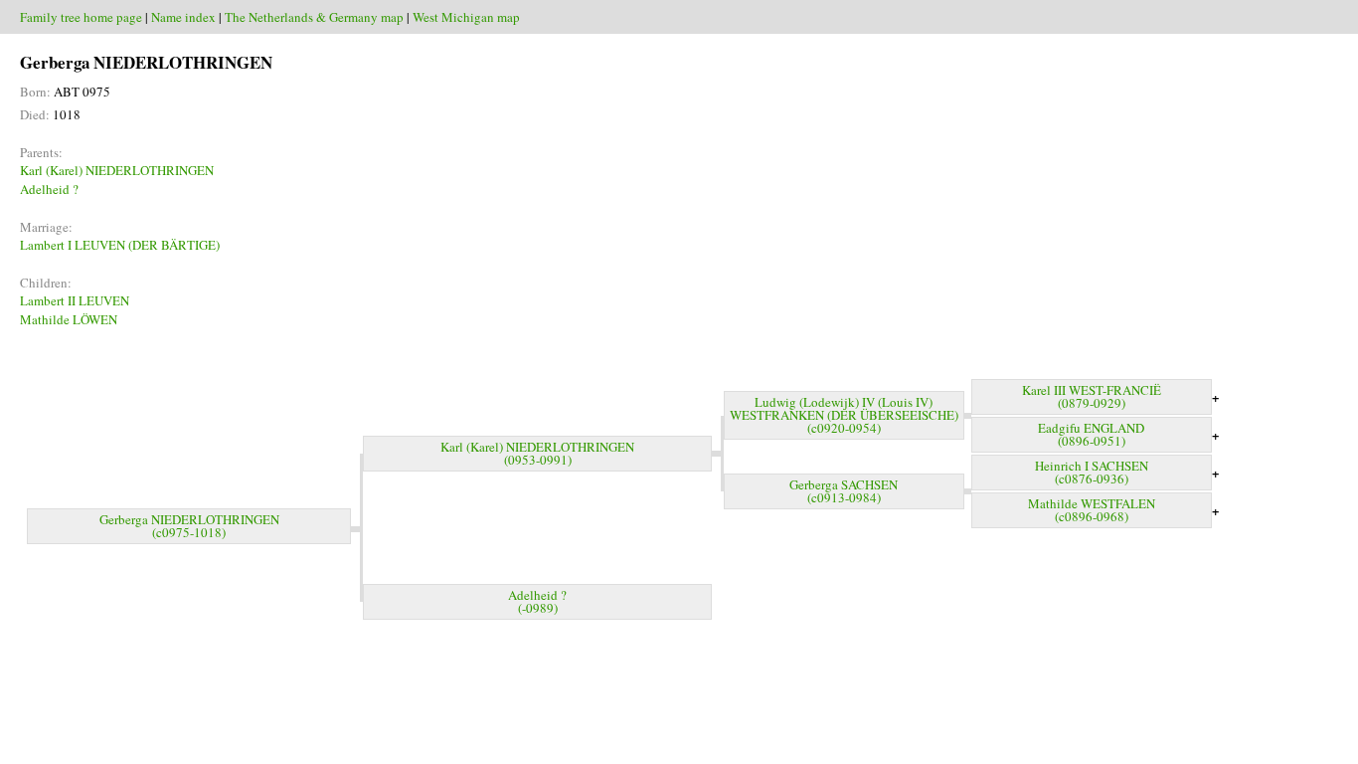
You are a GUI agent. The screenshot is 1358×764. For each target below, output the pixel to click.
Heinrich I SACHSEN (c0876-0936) (1091, 472)
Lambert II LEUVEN (74, 300)
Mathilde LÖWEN (68, 319)
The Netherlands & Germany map (314, 17)
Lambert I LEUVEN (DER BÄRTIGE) (120, 245)
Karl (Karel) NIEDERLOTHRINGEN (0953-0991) (537, 453)
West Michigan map (466, 17)
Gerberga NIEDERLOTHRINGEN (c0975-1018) (189, 525)
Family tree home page (81, 17)
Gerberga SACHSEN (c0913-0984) (843, 491)
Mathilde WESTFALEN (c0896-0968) (1091, 509)
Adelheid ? (49, 189)
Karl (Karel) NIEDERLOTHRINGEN (117, 170)
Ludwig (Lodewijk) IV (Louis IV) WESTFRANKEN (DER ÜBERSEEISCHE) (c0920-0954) (844, 415)
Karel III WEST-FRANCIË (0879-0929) (1091, 396)
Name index (183, 17)
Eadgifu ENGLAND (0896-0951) (1091, 434)
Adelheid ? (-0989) (537, 601)
